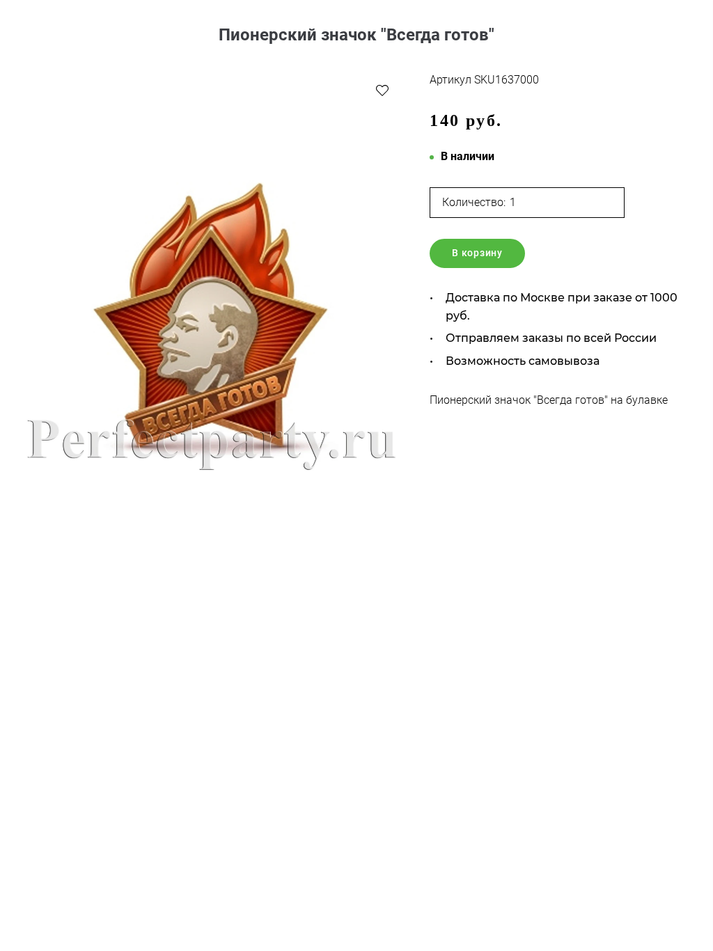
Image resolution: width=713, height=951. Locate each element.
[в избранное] (382, 89)
